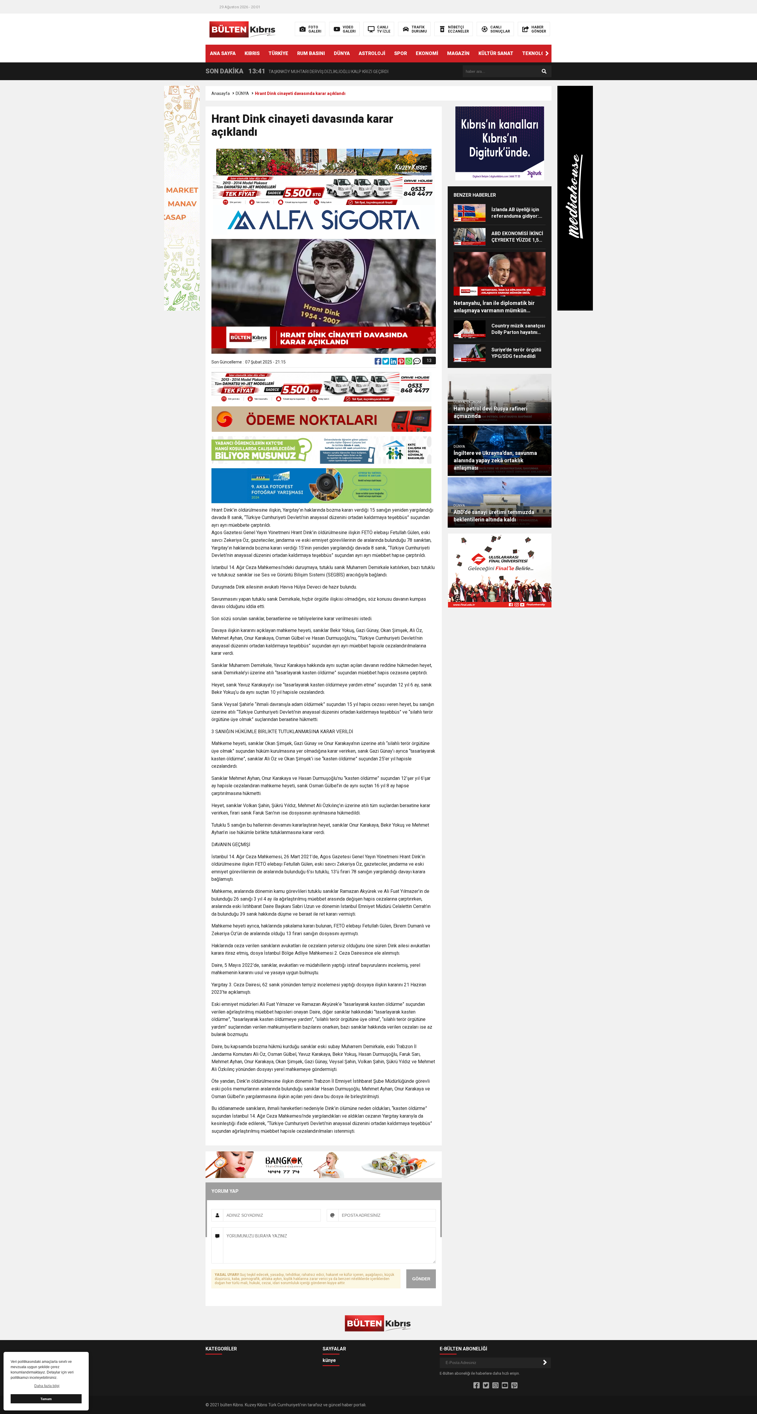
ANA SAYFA (223, 53)
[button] (547, 53)
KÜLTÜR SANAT (495, 53)
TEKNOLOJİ (535, 53)
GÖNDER (421, 1278)
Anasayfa (220, 93)
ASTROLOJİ (372, 53)
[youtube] (505, 1385)
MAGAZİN (458, 53)
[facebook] (378, 362)
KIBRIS (252, 53)
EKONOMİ (427, 53)
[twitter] (386, 362)
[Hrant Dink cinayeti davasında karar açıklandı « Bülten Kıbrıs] (243, 28)
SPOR (400, 53)
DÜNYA (342, 53)
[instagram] (495, 1385)
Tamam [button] (46, 1399)
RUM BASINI (311, 53)
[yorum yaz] (417, 362)
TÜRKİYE (278, 53)
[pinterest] (401, 362)
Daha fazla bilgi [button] (46, 1386)
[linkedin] (394, 362)
